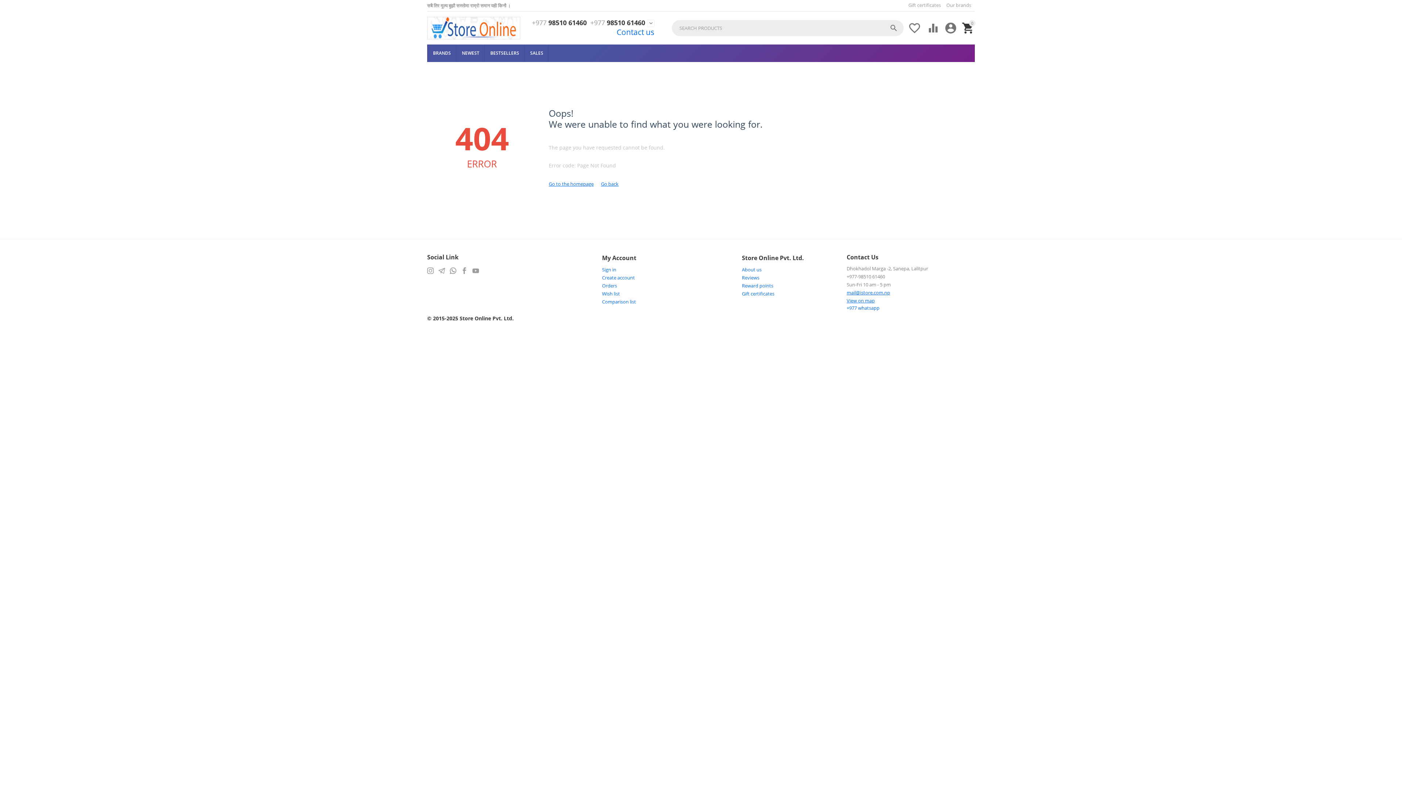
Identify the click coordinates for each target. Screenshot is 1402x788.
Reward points (757, 285)
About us (752, 269)
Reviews (750, 277)
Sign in (609, 269)
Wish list (611, 293)
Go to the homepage (571, 184)
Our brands (958, 5)
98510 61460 (559, 23)
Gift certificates (924, 5)
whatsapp (863, 308)
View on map (861, 300)
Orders (609, 285)
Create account (618, 277)
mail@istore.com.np (868, 292)
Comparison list (619, 301)
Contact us (635, 32)
